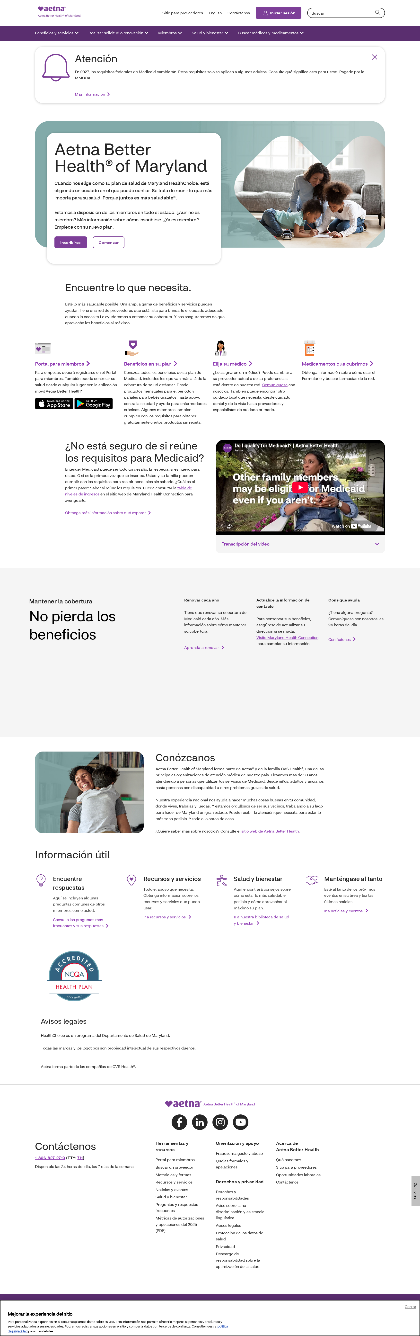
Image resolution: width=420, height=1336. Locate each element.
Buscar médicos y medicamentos (268, 32)
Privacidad (225, 1246)
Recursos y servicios (174, 1181)
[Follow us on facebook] (179, 1122)
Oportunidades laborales (298, 1174)
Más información (90, 94)
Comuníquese (275, 384)
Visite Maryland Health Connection (287, 637)
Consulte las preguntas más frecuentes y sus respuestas (78, 922)
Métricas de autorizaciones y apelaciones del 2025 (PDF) (180, 1224)
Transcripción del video (246, 544)
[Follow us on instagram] (220, 1122)
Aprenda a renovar (201, 647)
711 (80, 1157)
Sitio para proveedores (182, 12)
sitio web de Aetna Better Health (270, 831)
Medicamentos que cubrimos (335, 363)
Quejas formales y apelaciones (232, 1164)
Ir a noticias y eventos (343, 910)
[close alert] (374, 57)
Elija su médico (230, 363)
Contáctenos (239, 12)
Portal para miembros (59, 363)
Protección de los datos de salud (239, 1236)
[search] (378, 13)
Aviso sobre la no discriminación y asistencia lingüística (240, 1211)
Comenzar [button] (109, 242)
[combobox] (346, 13)
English (215, 12)
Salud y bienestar (207, 32)
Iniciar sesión (283, 12)
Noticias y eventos (172, 1189)
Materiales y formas (173, 1174)
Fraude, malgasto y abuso (239, 1153)
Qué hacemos (288, 1159)
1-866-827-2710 (50, 1157)
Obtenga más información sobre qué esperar (105, 512)
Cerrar (410, 1306)
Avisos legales (228, 1225)
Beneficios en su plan (148, 363)
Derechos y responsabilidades (232, 1195)
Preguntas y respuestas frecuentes (177, 1207)
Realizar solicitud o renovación (115, 32)
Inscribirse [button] (70, 242)
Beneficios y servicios (54, 32)
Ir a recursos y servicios (164, 916)
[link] (54, 403)
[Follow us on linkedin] (200, 1122)
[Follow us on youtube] (240, 1122)
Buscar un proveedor (174, 1167)
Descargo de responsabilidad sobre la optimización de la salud (238, 1260)
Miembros (167, 32)
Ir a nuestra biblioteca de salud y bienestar (261, 920)
